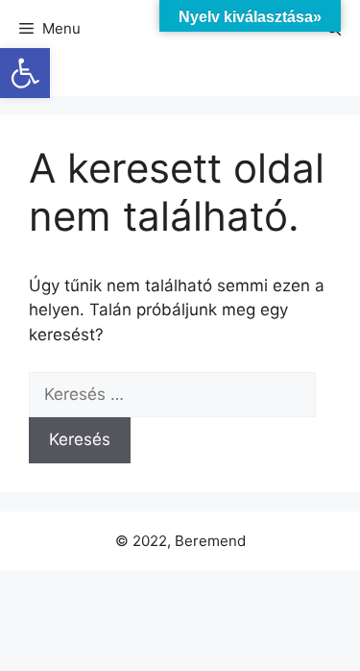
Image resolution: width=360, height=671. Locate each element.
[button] (25, 73)
